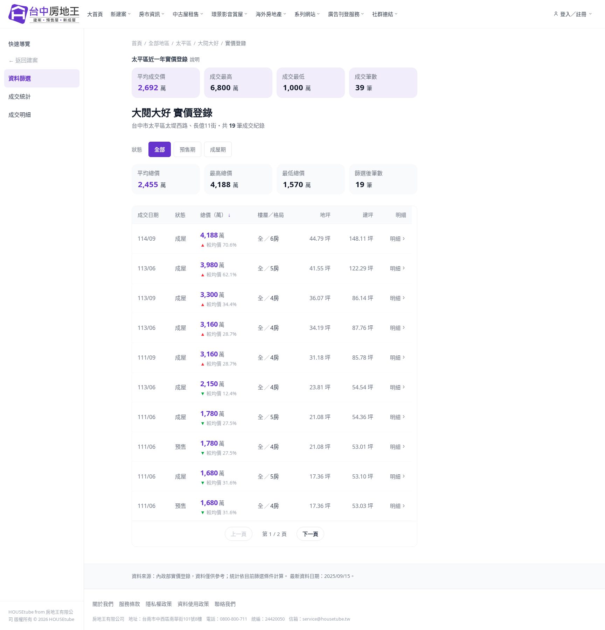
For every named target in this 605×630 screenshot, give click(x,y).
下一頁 (310, 533)
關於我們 (102, 603)
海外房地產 (269, 13)
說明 (195, 59)
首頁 (137, 43)
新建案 (118, 13)
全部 (159, 149)
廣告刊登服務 (344, 13)
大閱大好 (208, 43)
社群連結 (382, 13)
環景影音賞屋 (227, 13)
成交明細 (19, 115)
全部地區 (158, 43)
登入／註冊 (573, 13)
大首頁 (95, 13)
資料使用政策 (193, 603)
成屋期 (218, 149)
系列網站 (304, 13)
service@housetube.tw (326, 619)
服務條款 (129, 603)
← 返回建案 (23, 60)
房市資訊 (149, 13)
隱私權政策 (159, 603)
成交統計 (19, 96)
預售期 (187, 149)
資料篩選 (19, 78)
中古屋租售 (186, 13)
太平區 (184, 43)
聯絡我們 (225, 603)
